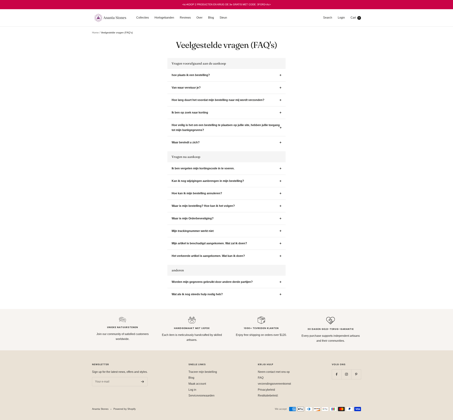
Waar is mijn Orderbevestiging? (193, 218)
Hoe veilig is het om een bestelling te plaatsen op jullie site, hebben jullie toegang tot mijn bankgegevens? (226, 128)
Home (95, 32)
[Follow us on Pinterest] (356, 374)
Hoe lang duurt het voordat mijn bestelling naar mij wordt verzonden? (218, 99)
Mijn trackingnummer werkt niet (193, 230)
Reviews (185, 17)
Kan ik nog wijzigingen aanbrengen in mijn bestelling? (208, 180)
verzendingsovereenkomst (274, 383)
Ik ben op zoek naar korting (190, 112)
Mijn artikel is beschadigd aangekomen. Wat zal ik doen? (209, 243)
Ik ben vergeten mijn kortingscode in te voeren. (203, 168)
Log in (192, 389)
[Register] (142, 381)
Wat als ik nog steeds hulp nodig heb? (197, 294)
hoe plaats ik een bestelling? (191, 75)
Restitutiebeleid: (268, 395)
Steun (223, 17)
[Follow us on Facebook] (337, 374)
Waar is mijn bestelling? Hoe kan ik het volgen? (203, 205)
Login (341, 17)
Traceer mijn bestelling (202, 371)
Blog (211, 17)
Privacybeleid (266, 389)
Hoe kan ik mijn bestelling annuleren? (197, 193)
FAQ (260, 377)
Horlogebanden (164, 17)
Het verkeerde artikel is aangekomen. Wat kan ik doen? (208, 255)
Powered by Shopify (124, 408)
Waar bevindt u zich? (186, 142)
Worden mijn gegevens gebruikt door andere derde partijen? (212, 281)
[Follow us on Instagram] (346, 374)
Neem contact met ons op (274, 371)
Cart (355, 17)
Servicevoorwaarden (201, 395)
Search (327, 17)
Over (199, 17)
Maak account (197, 383)
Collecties (142, 17)
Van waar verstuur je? (186, 87)
